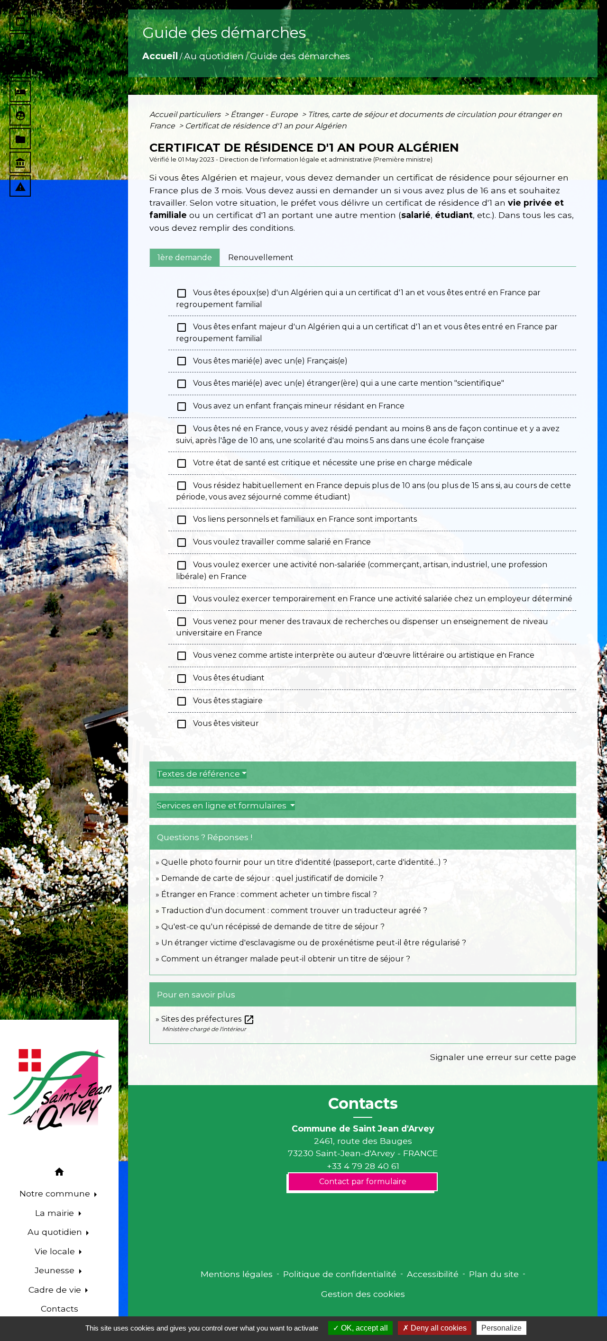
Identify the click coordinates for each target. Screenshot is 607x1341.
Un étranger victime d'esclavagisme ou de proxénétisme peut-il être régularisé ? (313, 942)
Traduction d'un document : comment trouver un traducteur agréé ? (294, 910)
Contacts (363, 1104)
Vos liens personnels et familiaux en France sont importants (296, 520)
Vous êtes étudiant (220, 678)
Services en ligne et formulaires (222, 805)
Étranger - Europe (265, 114)
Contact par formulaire (362, 1181)
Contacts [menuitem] (59, 1309)
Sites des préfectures (208, 1019)
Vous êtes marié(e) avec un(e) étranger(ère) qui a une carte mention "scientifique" (340, 384)
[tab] (184, 257)
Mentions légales (237, 1274)
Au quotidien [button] (56, 1232)
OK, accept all (363, 1328)
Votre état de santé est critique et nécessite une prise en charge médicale (324, 463)
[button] (59, 1173)
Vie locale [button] (56, 1251)
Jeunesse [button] (56, 1270)
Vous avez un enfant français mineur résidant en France (290, 406)
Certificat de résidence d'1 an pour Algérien (266, 125)
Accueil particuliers (185, 114)
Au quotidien (214, 56)
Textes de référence (198, 774)
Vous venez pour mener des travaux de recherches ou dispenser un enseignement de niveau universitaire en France (362, 626)
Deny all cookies (438, 1328)
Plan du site (494, 1274)
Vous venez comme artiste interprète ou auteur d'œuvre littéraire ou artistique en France (355, 655)
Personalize (501, 1328)
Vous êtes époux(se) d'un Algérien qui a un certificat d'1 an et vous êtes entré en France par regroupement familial (358, 298)
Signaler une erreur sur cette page (503, 1057)
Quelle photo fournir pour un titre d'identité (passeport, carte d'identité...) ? (304, 862)
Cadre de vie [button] (55, 1290)
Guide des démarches (300, 56)
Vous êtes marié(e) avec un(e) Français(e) (262, 361)
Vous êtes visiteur (217, 724)
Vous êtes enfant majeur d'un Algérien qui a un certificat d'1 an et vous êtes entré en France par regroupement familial (367, 332)
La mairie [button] (55, 1213)
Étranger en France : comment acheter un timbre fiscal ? (269, 894)
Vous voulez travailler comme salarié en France (273, 542)
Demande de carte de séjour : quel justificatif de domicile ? (272, 878)
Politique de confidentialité (339, 1274)
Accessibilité (433, 1274)
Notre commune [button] (55, 1193)
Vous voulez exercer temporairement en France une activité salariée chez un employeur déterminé (374, 599)
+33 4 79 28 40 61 (363, 1166)
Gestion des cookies (363, 1294)
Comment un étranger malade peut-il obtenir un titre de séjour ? (285, 958)
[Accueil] (59, 1090)
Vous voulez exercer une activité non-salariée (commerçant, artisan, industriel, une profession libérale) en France (361, 570)
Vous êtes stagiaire (219, 701)
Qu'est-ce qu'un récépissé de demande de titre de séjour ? (273, 926)
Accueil (160, 56)
